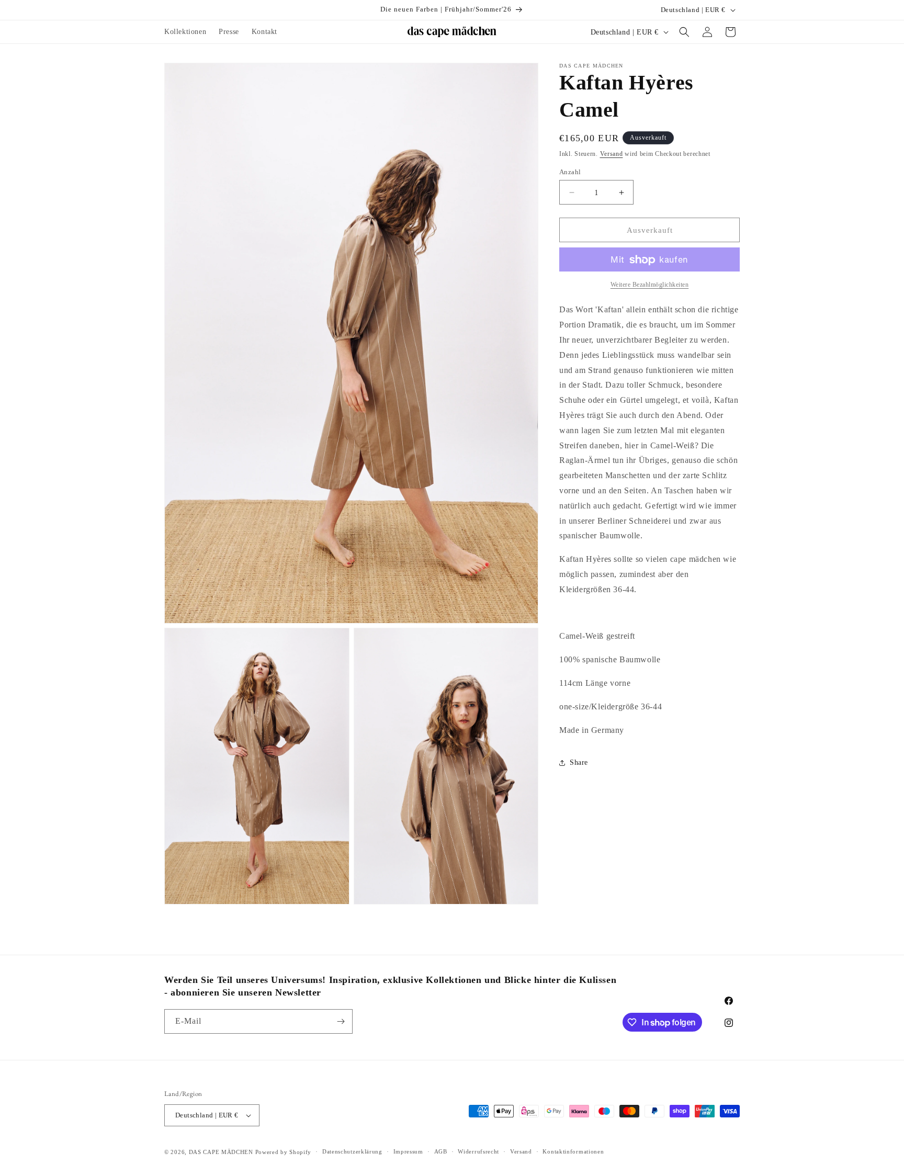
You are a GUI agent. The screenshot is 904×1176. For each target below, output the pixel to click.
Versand (611, 153)
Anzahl (570, 172)
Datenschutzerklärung (352, 1151)
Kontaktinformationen (573, 1151)
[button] (684, 31)
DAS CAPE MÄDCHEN (221, 1152)
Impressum (408, 1151)
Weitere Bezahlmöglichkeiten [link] (650, 285)
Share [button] (579, 762)
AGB (440, 1151)
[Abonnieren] (340, 1021)
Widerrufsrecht (478, 1151)
